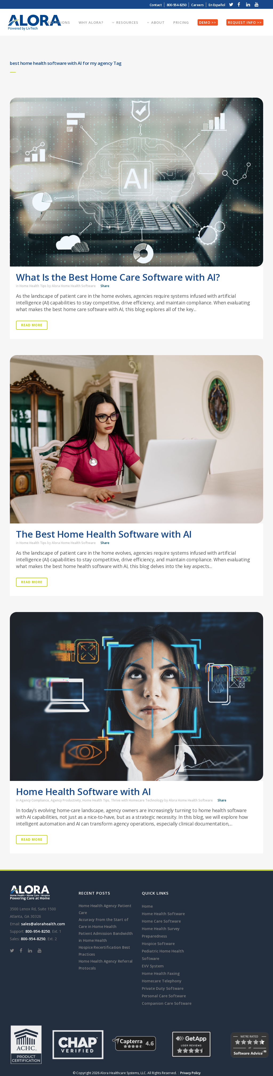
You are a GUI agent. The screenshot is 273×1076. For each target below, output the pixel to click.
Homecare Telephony (162, 980)
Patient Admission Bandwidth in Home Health (106, 937)
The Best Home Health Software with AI (104, 534)
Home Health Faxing (161, 973)
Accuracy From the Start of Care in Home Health (104, 923)
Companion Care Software (166, 1003)
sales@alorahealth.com (43, 923)
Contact (156, 4)
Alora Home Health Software (74, 286)
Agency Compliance (34, 800)
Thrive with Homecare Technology (137, 800)
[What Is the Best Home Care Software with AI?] (136, 182)
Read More (31, 325)
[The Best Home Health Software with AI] (136, 439)
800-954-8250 (37, 931)
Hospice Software (158, 943)
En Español (216, 4)
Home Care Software (161, 921)
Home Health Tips (32, 286)
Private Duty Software (162, 988)
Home (147, 906)
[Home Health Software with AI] (136, 696)
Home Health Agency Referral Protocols (106, 965)
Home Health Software (163, 913)
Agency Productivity (66, 800)
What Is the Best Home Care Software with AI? (118, 277)
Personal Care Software (164, 995)
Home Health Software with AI (83, 791)
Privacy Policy (190, 1073)
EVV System (153, 965)
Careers (197, 4)
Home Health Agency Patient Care (105, 909)
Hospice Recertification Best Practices (104, 951)
